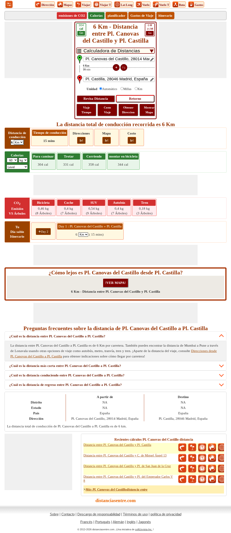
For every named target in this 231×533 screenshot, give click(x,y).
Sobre (54, 514)
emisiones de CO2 (72, 15)
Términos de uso (135, 514)
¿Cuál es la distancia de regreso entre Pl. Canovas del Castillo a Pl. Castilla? (65, 385)
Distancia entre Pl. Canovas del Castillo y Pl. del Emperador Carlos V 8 (128, 478)
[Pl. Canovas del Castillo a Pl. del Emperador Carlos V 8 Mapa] (212, 479)
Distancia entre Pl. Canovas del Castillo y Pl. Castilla (117, 445)
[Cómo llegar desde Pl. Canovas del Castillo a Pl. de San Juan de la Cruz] (182, 468)
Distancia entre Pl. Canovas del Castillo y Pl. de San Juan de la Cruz (127, 466)
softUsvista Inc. (143, 529)
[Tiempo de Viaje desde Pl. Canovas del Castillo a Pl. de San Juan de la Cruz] (202, 468)
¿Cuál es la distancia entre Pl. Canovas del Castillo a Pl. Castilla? (57, 336)
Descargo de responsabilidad (98, 514)
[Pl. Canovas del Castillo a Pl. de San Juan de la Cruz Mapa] (212, 468)
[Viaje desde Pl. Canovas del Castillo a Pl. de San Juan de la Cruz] (192, 468)
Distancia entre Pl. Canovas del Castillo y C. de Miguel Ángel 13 (124, 455)
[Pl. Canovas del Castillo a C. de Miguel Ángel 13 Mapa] (212, 458)
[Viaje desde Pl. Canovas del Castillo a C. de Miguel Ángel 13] (192, 458)
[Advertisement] (38, 50)
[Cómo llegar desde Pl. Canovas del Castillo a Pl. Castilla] (182, 447)
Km (140, 89)
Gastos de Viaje (141, 15)
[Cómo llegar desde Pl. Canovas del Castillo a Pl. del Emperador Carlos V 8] (182, 479)
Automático (109, 89)
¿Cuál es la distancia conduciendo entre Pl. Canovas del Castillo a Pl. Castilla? (67, 375)
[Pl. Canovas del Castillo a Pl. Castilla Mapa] (212, 447)
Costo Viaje (107, 110)
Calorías (96, 15)
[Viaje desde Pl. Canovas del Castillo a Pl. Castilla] (192, 447)
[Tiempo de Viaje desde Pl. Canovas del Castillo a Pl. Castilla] (202, 447)
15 (150, 29)
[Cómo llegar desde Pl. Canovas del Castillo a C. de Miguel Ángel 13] (182, 458)
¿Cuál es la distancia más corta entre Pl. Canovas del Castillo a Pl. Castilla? (65, 366)
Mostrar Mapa (149, 110)
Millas (127, 89)
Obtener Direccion (128, 110)
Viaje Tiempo (86, 110)
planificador (116, 15)
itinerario (165, 15)
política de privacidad (165, 514)
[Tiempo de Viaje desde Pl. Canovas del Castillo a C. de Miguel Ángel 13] (202, 458)
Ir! (81, 140)
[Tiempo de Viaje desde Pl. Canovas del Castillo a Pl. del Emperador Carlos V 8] (202, 479)
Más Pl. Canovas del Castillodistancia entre (116, 489)
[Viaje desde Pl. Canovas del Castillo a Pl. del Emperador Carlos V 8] (192, 479)
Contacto (68, 514)
